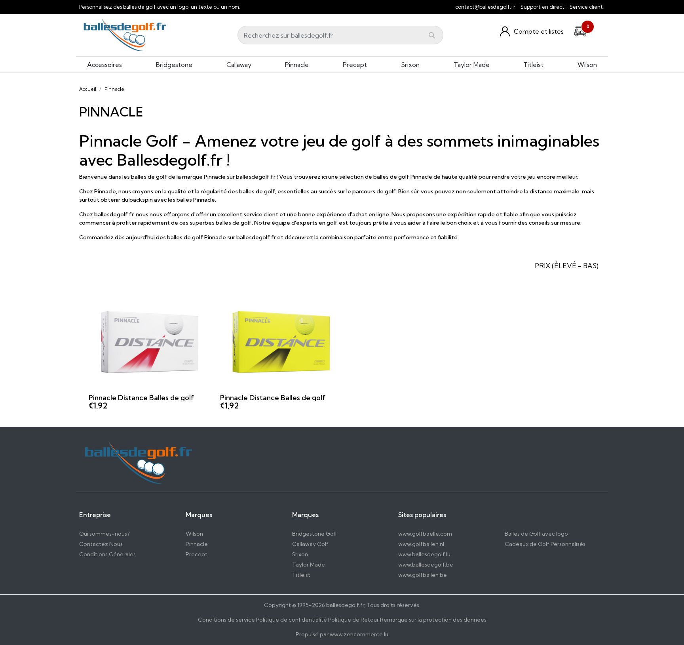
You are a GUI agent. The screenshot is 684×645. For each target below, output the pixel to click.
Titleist (533, 65)
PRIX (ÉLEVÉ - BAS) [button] (566, 265)
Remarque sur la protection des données (433, 619)
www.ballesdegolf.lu (424, 554)
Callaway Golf (310, 544)
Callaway (238, 65)
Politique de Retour (353, 619)
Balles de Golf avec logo (536, 533)
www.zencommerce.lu (359, 634)
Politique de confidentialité (291, 619)
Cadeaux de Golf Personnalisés (545, 544)
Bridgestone (174, 65)
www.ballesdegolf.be (425, 564)
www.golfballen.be (422, 574)
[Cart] (580, 30)
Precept (355, 65)
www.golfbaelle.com (425, 533)
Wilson (587, 65)
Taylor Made (472, 65)
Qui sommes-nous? (104, 533)
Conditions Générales (107, 554)
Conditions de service (226, 619)
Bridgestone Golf (314, 533)
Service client (586, 7)
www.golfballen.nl (421, 544)
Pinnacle (297, 65)
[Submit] (432, 35)
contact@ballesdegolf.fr (485, 7)
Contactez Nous (101, 544)
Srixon (410, 65)
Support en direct (542, 7)
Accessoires (104, 65)
